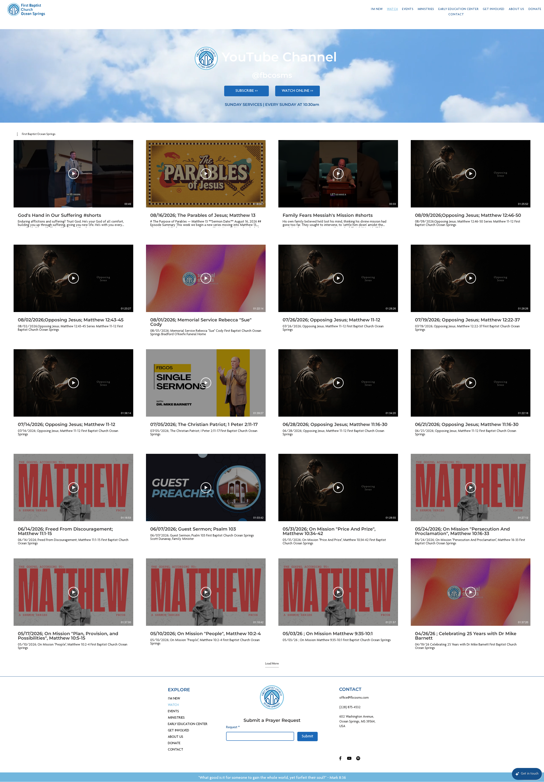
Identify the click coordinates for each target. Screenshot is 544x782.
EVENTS (173, 711)
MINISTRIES (176, 718)
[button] (426, 9)
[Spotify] (358, 758)
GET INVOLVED (178, 730)
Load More (272, 663)
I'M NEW (174, 699)
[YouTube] (349, 758)
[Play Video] (73, 173)
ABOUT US (175, 737)
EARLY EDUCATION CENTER (181, 724)
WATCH (173, 705)
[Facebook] (340, 758)
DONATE (174, 743)
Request (233, 727)
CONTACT (175, 750)
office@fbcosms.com (354, 698)
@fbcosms (272, 75)
